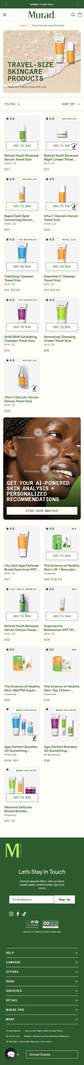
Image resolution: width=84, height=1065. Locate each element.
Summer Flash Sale (42, 4)
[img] (42, 15)
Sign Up (64, 899)
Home (22, 25)
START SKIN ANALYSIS (42, 511)
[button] (80, 16)
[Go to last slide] (6, 4)
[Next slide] (78, 4)
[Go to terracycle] (51, 924)
